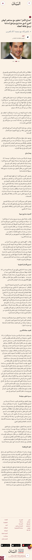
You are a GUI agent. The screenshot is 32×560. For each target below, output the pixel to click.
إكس (29, 519)
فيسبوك (28, 523)
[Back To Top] (27, 555)
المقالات (6, 528)
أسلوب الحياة (5, 533)
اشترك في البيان (19, 526)
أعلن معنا (21, 523)
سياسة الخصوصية (19, 528)
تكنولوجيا (5, 522)
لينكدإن (28, 521)
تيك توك (28, 530)
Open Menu (29, 3)
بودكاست (5, 536)
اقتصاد (6, 519)
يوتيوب (28, 528)
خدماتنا (21, 521)
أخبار (6, 525)
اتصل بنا (21, 519)
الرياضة (6, 530)
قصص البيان (5, 538)
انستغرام (28, 526)
